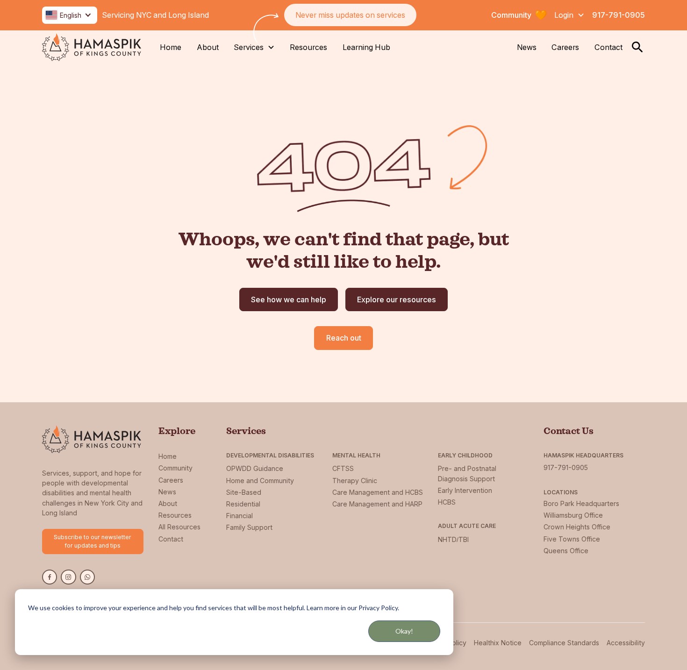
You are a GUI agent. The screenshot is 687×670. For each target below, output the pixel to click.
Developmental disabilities (270, 455)
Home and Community (260, 481)
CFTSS (343, 468)
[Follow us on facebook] (49, 577)
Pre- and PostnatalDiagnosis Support (467, 473)
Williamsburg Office (573, 515)
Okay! (404, 631)
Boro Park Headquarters (581, 503)
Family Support (249, 527)
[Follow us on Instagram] (68, 577)
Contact (608, 47)
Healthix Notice (498, 643)
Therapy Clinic (354, 481)
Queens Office (566, 551)
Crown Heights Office (577, 527)
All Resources (179, 527)
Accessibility (626, 643)
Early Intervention (465, 490)
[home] (91, 47)
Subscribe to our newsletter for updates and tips (92, 541)
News (527, 47)
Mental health (356, 455)
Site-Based (243, 492)
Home (170, 47)
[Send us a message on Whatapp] (87, 577)
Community (175, 468)
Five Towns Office (572, 539)
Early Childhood (465, 455)
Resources (308, 47)
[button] (69, 15)
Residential (243, 504)
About (208, 47)
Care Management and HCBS (377, 492)
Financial (239, 516)
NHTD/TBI (453, 539)
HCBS (447, 502)
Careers (565, 47)
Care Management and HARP (377, 504)
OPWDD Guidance (254, 468)
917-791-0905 (618, 15)
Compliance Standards (564, 643)
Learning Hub (366, 47)
